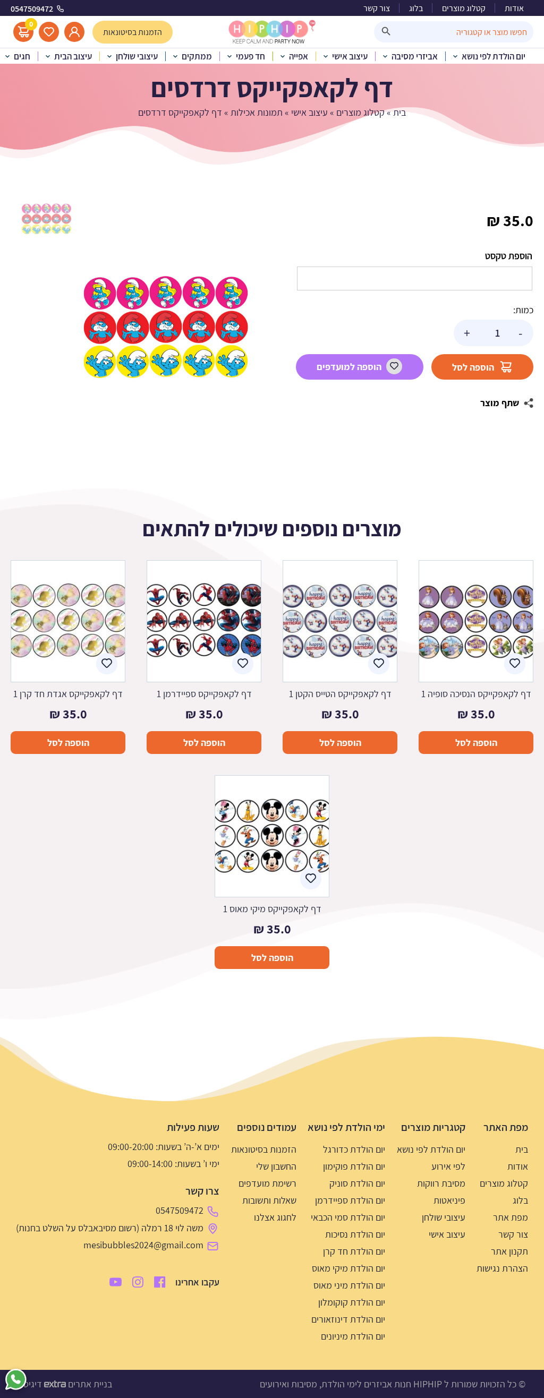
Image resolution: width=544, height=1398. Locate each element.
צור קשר (376, 8)
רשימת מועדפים (267, 1183)
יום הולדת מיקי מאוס (348, 1268)
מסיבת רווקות (441, 1183)
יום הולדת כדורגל (354, 1149)
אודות (514, 8)
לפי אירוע (448, 1166)
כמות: (523, 310)
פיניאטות (449, 1200)
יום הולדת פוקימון (354, 1166)
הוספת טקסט (508, 256)
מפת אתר (510, 1217)
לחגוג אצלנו (275, 1217)
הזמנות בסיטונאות (263, 1149)
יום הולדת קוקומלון (351, 1302)
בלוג (416, 8)
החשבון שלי (276, 1166)
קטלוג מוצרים (464, 8)
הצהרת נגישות (502, 1268)
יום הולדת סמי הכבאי (348, 1217)
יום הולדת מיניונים (353, 1336)
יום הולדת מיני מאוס (349, 1285)
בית (399, 112)
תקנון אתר (509, 1251)
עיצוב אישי (309, 112)
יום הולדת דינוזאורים (348, 1319)
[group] (165, 326)
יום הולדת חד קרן (354, 1251)
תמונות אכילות (257, 112)
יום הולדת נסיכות (355, 1234)
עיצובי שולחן (443, 1217)
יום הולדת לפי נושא (431, 1149)
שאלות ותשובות (269, 1200)
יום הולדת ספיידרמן (350, 1200)
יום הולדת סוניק (357, 1183)
